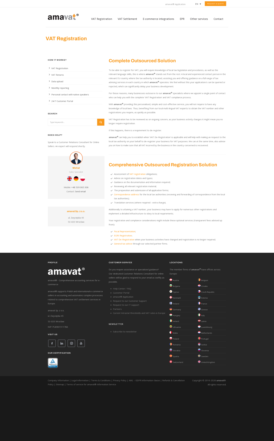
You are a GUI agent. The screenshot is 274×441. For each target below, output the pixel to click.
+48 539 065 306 (79, 187)
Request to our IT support (126, 304)
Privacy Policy (119, 380)
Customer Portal (121, 292)
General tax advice (123, 243)
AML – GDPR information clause (144, 380)
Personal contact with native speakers (70, 94)
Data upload (57, 81)
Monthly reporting (60, 87)
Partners (117, 309)
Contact (218, 19)
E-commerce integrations (158, 19)
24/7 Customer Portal (62, 101)
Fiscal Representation (124, 231)
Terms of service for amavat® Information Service (91, 384)
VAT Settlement (127, 19)
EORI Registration (123, 235)
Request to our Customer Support (130, 300)
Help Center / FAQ (122, 288)
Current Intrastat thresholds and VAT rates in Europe (139, 313)
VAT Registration (59, 68)
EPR (182, 19)
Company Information (58, 380)
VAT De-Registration (124, 239)
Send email (80, 191)
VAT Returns (57, 74)
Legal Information (80, 380)
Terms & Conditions (101, 380)
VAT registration (137, 174)
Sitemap (60, 384)
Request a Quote (215, 4)
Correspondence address (126, 194)
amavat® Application (175, 4)
